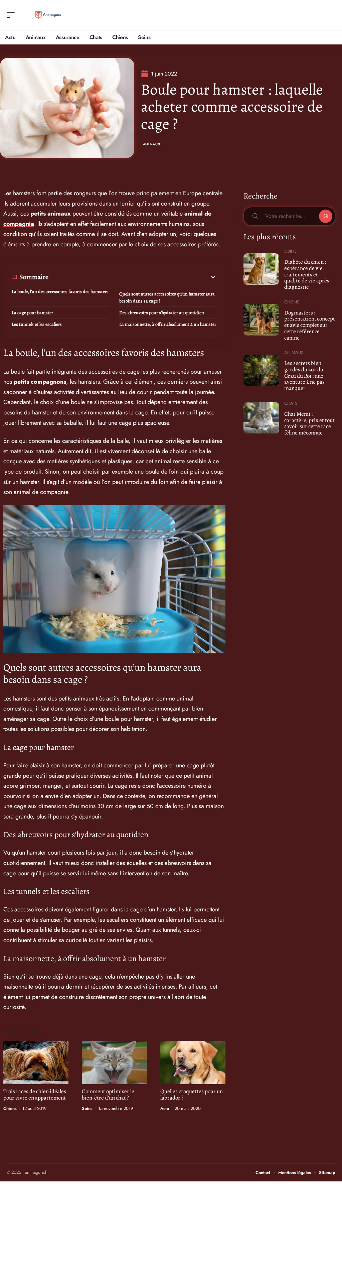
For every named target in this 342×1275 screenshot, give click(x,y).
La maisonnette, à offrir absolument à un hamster (167, 324)
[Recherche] (330, 15)
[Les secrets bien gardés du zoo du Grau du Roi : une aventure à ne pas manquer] (261, 370)
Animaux (152, 144)
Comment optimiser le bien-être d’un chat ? (108, 1095)
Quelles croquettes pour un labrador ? (191, 1095)
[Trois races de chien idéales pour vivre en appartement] (35, 1062)
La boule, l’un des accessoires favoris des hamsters (60, 291)
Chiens (10, 1108)
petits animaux (50, 213)
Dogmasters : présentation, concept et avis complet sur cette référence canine (309, 325)
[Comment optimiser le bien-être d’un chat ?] (114, 1062)
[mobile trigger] (12, 15)
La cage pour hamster (32, 312)
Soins (87, 1108)
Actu (164, 1108)
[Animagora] (48, 15)
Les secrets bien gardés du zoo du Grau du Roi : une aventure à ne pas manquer (304, 375)
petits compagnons (40, 381)
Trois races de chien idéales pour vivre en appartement (34, 1095)
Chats (290, 403)
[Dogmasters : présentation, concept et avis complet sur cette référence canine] (261, 319)
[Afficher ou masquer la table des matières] (132, 277)
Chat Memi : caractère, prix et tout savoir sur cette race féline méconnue (309, 423)
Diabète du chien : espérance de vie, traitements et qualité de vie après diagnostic (306, 274)
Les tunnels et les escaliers (37, 324)
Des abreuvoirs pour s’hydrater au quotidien (161, 312)
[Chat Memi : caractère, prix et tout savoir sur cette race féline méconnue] (261, 417)
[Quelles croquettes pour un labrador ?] (192, 1062)
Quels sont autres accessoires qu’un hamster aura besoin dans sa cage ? (167, 297)
